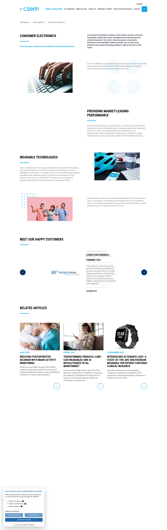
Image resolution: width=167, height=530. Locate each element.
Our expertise (69, 9)
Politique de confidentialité (12, 511)
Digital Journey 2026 (53, 9)
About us (92, 9)
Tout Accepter (14, 515)
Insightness (91, 291)
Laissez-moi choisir (24, 520)
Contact (137, 9)
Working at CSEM (105, 9)
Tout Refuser (33, 515)
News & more (81, 9)
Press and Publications (122, 9)
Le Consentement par (24, 524)
